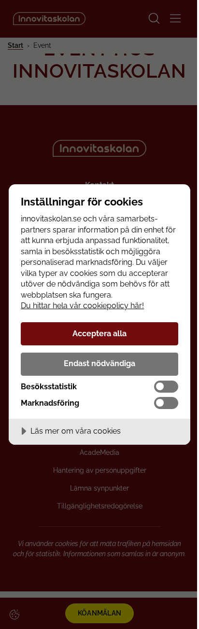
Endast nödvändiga (99, 363)
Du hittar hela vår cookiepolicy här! (82, 305)
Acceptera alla (99, 333)
